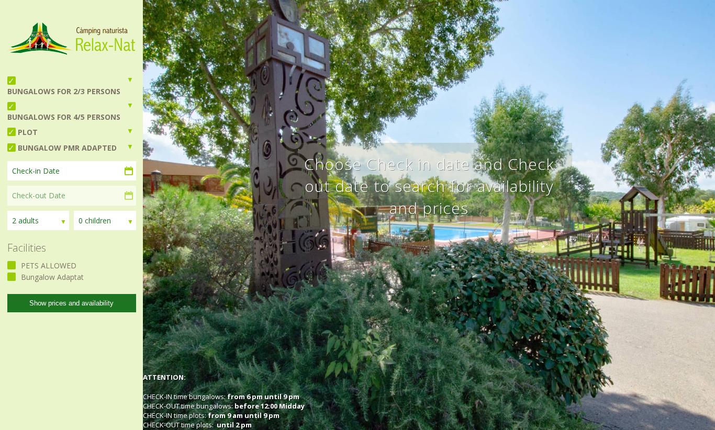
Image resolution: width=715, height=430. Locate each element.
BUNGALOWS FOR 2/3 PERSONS (63, 91)
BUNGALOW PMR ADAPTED (67, 148)
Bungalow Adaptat (52, 277)
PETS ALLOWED (48, 265)
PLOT (28, 132)
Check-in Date (36, 171)
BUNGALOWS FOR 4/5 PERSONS (63, 117)
